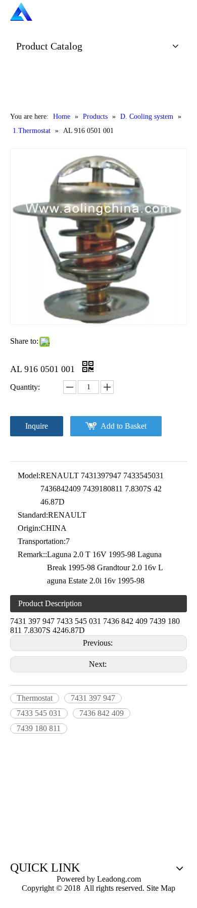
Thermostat (35, 698)
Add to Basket (123, 426)
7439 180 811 (39, 728)
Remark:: (32, 554)
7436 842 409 (101, 713)
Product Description (50, 603)
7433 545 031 (39, 713)
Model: (29, 475)
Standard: (33, 515)
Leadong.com (118, 879)
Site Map (160, 888)
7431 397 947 (93, 698)
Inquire (36, 426)
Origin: (29, 528)
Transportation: (42, 541)
